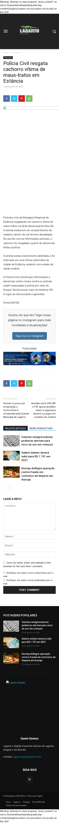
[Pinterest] (21, 98)
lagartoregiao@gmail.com (27, 756)
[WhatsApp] (29, 98)
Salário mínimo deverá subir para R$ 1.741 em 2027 (35, 456)
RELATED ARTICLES (15, 428)
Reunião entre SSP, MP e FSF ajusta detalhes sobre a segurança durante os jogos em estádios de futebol (43, 410)
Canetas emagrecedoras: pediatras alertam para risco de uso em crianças (37, 440)
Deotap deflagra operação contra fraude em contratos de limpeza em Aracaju (39, 657)
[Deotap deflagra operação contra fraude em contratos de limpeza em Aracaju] (11, 472)
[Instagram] (29, 779)
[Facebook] (6, 98)
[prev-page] (5, 488)
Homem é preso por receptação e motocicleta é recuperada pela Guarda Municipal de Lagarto (16, 410)
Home (6, 52)
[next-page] (11, 488)
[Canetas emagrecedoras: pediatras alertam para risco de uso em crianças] (11, 440)
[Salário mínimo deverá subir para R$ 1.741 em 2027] (11, 455)
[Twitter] (14, 98)
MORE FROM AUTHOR (41, 428)
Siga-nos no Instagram (30, 335)
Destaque (16, 52)
